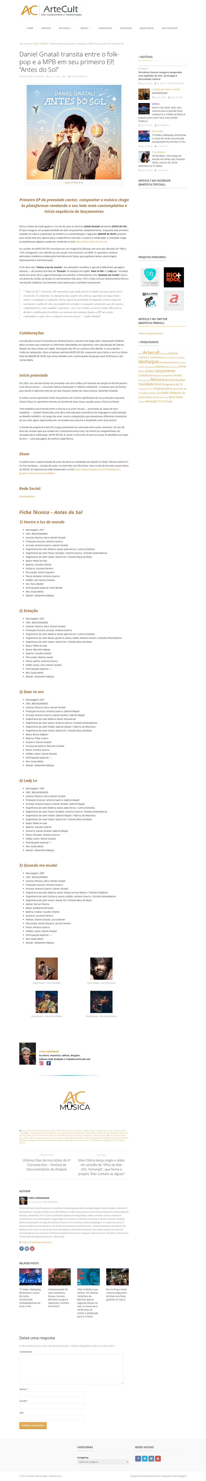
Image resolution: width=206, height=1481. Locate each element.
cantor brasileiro (119, 1130)
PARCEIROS (126, 28)
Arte (140, 353)
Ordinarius (23, 1140)
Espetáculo (150, 367)
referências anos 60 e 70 (82, 1140)
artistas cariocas (90, 1130)
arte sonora (78, 1130)
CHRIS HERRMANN (49, 1051)
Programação (161, 388)
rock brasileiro (97, 1140)
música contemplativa (92, 1138)
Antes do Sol (56, 1130)
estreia (159, 366)
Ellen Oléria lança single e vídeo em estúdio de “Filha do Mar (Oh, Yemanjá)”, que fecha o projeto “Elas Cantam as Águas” (101, 1167)
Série (172, 397)
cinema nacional (170, 358)
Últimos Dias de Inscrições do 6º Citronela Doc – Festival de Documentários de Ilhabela (47, 1164)
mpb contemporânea (37, 1138)
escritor (141, 367)
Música (157, 379)
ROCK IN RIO (157, 131)
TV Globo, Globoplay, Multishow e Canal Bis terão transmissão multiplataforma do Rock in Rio (169, 138)
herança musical (75, 1135)
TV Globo (167, 401)
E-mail (24, 1400)
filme (182, 366)
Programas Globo (145, 389)
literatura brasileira (162, 375)
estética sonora (31, 1135)
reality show (154, 393)
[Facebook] (21, 1248)
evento (168, 367)
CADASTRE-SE (105, 28)
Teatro (141, 401)
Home (30, 28)
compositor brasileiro (66, 1133)
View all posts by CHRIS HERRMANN (44, 1202)
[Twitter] (145, 1458)
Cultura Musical (92, 1133)
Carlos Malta (24, 1133)
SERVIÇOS (46, 28)
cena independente (37, 1133)
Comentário (26, 1351)
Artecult (151, 352)
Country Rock (80, 1133)
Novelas (179, 380)
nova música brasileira (119, 1138)
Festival (175, 367)
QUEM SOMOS (147, 28)
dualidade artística (118, 1133)
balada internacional (104, 1130)
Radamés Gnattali (65, 1140)
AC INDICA (143, 68)
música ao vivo (51, 1138)
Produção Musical (51, 1140)
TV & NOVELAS (158, 152)
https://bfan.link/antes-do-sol (91, 241)
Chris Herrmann (51, 1133)
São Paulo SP (109, 1140)
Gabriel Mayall (62, 1135)
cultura (181, 357)
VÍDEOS (84, 28)
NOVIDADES (38, 76)
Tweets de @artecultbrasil (150, 333)
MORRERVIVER (160, 93)
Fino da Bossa (43, 1135)
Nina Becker (105, 1138)
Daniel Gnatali (104, 1133)
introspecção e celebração (92, 1135)
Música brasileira (76, 1138)
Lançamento (164, 370)
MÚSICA (44, 43)
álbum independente (42, 1130)
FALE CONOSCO (170, 28)
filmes (141, 371)
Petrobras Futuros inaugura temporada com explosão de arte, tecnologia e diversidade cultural (160, 76)
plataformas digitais (35, 1140)
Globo (149, 371)
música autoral (64, 1138)
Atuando (163, 353)
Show (150, 397)
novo (158, 384)
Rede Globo (170, 393)
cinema (173, 353)
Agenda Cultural (28, 1130)
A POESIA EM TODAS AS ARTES (166, 89)
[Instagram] (27, 1248)
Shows (156, 397)
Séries (179, 397)
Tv (159, 401)
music (177, 375)
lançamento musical (118, 1135)
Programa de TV (173, 384)
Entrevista (181, 362)
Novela (169, 380)
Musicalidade (144, 380)
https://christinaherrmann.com (37, 1242)
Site (22, 1412)
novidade (146, 384)
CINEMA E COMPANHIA (150, 357)
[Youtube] (32, 1248)
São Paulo (164, 397)
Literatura (144, 375)
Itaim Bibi (106, 1135)
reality (144, 392)
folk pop (53, 1135)
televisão (151, 401)
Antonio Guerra (67, 1130)
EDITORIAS (64, 28)
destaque (148, 361)
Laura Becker (24, 1138)
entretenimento (167, 362)
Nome (24, 1389)
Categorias (82, 1457)
